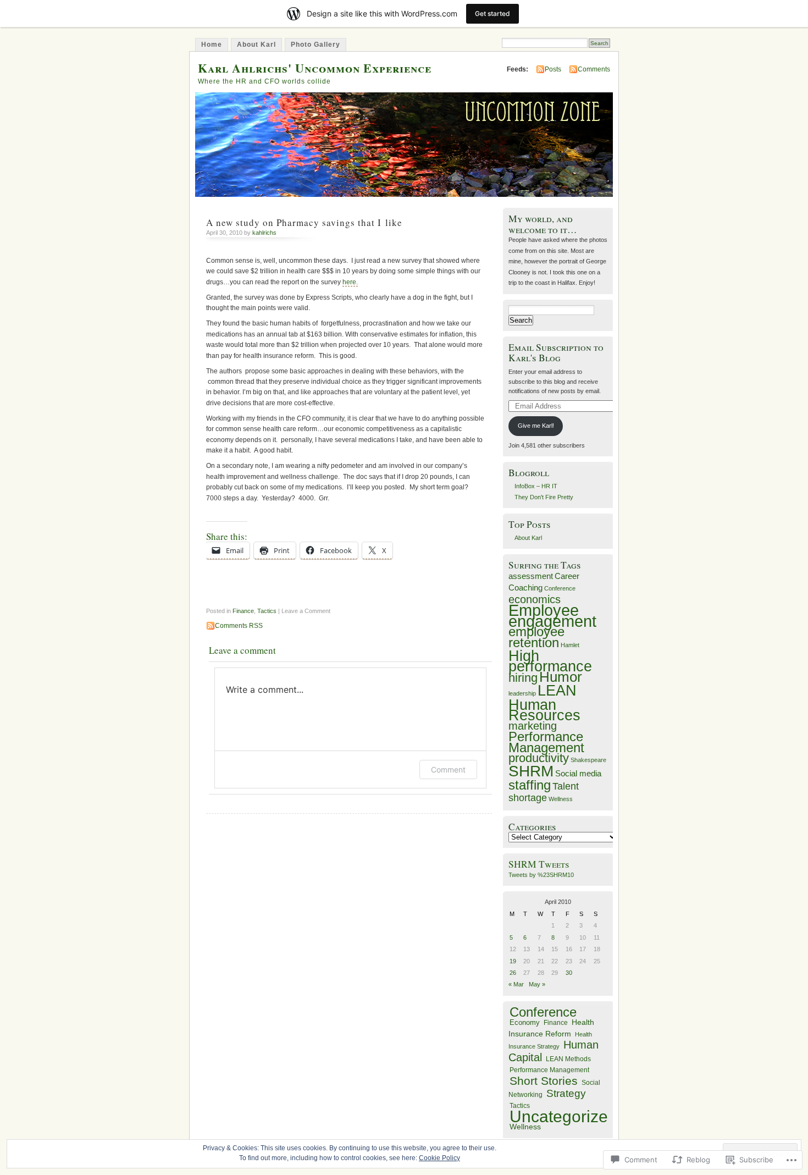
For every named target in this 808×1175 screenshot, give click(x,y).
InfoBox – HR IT (535, 486)
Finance (243, 611)
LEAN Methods (568, 1059)
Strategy (566, 1093)
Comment (448, 769)
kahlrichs (264, 232)
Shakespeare (588, 760)
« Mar (516, 984)
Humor (560, 677)
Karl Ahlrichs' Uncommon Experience (314, 67)
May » (537, 984)
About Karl (256, 44)
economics (534, 599)
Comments (594, 69)
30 (569, 972)
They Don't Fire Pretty (543, 497)
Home (211, 44)
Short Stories (544, 1080)
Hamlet (570, 645)
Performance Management (546, 741)
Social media (578, 773)
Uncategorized (563, 1116)
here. (350, 282)
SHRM (531, 771)
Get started (492, 13)
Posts (553, 69)
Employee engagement (552, 615)
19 (513, 961)
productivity (538, 758)
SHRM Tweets (538, 864)
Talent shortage (543, 792)
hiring (523, 678)
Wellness (561, 799)
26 (513, 972)
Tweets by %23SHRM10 (541, 874)
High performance (550, 661)
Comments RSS (239, 626)
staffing (529, 784)
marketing (532, 726)
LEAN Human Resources (544, 703)
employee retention (536, 636)
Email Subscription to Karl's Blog (556, 352)
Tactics (266, 611)
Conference (559, 588)
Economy (525, 1022)
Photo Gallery (315, 44)
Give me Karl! (536, 425)
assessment (530, 576)
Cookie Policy (439, 1158)
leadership (522, 693)
